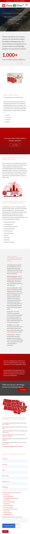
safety (22, 175)
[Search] (22, 5)
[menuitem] (22, 1)
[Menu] (26, 5)
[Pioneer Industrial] (12, 5)
